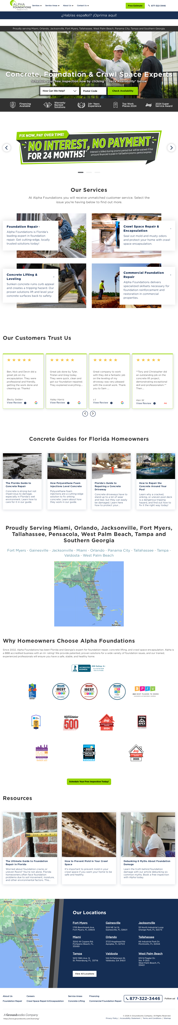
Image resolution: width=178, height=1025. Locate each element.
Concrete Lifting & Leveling (22, 277)
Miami (81, 550)
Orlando (97, 550)
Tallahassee (144, 550)
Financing (94, 996)
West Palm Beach (98, 555)
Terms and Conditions (152, 1018)
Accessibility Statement (130, 1018)
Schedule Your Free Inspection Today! (89, 781)
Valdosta (72, 555)
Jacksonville (62, 550)
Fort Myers (16, 550)
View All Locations (84, 974)
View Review (16, 403)
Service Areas (51, 5)
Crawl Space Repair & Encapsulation (141, 228)
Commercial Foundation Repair (143, 275)
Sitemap (167, 1018)
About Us (67, 5)
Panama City (119, 550)
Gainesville (38, 550)
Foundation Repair (22, 226)
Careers (30, 996)
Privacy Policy (112, 1018)
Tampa (163, 550)
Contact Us (82, 5)
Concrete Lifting (76, 1001)
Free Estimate (135, 6)
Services (35, 5)
